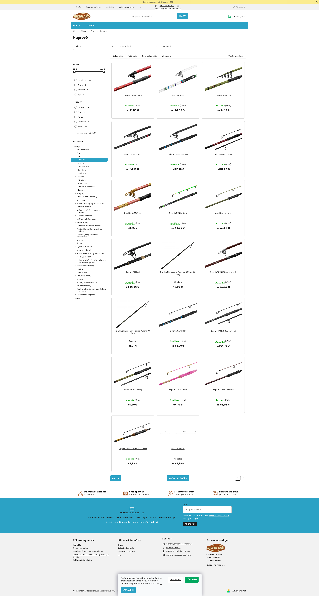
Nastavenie (128, 590)
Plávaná (81, 176)
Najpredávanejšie (149, 56)
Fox (81, 112)
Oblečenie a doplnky (86, 294)
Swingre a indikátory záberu (89, 225)
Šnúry (79, 243)
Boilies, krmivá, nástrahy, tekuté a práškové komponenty (91, 261)
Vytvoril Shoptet (239, 591)
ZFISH (82, 126)
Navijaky (80, 193)
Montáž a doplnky (84, 250)
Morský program (84, 257)
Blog (119, 554)
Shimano (83, 121)
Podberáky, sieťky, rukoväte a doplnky (89, 230)
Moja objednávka (126, 7)
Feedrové (82, 173)
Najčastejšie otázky (126, 548)
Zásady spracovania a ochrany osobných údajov (91, 555)
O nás (78, 7)
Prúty (79, 153)
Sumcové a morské (86, 187)
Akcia (82, 85)
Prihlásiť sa (190, 524)
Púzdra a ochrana (84, 215)
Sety (79, 156)
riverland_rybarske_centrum (178, 555)
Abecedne (166, 56)
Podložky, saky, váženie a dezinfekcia (88, 235)
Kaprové (81, 160)
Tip (81, 94)
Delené (81, 163)
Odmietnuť (175, 579)
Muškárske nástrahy (85, 265)
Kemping (81, 200)
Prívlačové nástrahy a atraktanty (91, 253)
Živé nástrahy (83, 150)
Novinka (83, 89)
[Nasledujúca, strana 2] (238, 478)
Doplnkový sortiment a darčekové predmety (91, 290)
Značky (77, 298)
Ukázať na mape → (215, 565)
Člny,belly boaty (84, 275)
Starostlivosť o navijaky (87, 197)
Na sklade (84, 80)
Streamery (82, 272)
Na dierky (81, 190)
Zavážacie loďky (84, 286)
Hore (116, 478)
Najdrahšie (132, 56)
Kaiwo (82, 117)
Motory (80, 279)
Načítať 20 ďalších (178, 478)
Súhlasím (192, 579)
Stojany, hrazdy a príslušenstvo (90, 203)
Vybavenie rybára (84, 247)
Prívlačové (82, 180)
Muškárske (82, 183)
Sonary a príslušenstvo (87, 282)
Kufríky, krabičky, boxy (86, 219)
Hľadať (182, 16)
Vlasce (80, 240)
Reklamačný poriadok (82, 560)
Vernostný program (126, 551)
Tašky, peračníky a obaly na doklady (89, 211)
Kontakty (110, 7)
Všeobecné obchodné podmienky (88, 551)
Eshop (77, 146)
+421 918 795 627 (173, 547)
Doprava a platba (93, 7)
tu (161, 583)
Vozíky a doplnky (84, 207)
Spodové (82, 170)
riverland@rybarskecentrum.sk (179, 544)
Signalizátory (82, 222)
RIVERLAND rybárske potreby (178, 551)
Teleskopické (83, 166)
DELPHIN (83, 107)
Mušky (80, 269)
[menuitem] (78, 25)
